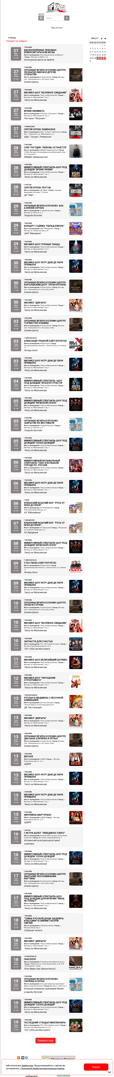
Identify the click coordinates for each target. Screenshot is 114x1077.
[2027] (105, 39)
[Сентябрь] (102, 39)
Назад (12, 37)
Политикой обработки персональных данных (42, 1068)
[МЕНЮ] (41, 18)
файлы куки (27, 1065)
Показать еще (46, 1040)
